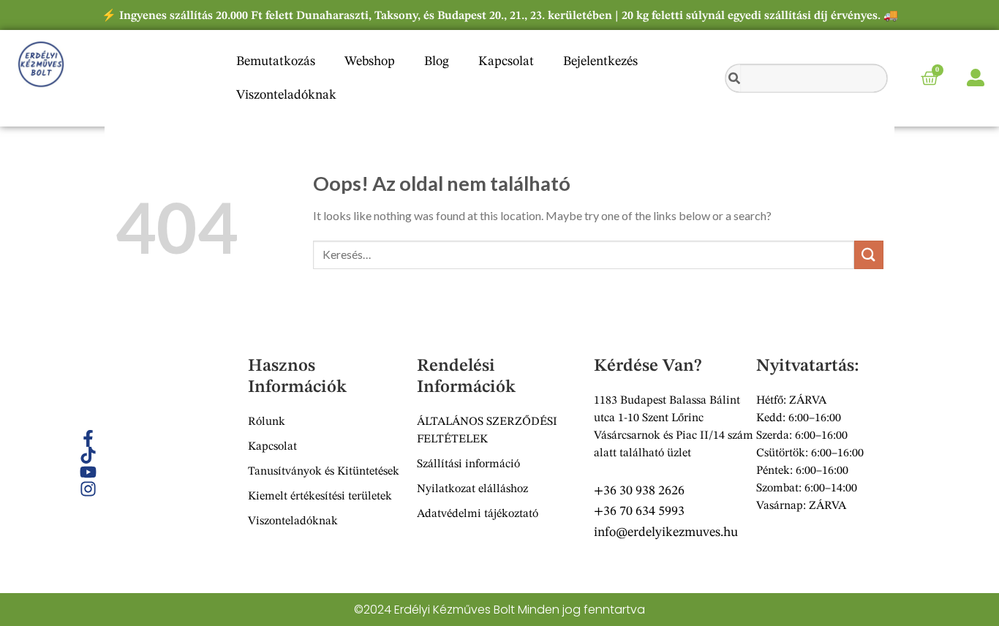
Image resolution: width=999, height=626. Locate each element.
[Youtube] (88, 472)
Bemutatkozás (275, 61)
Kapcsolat (506, 61)
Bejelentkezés (600, 61)
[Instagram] (88, 488)
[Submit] (868, 255)
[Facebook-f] (88, 438)
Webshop (369, 61)
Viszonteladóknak (286, 95)
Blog (436, 61)
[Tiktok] (88, 455)
